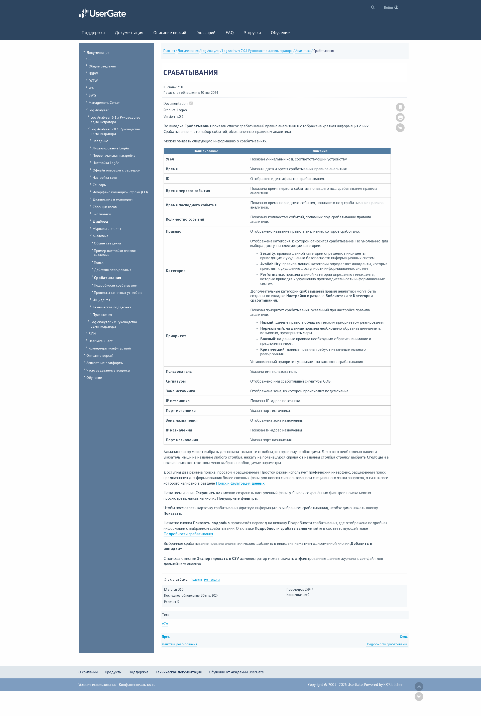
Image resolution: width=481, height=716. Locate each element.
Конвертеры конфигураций (110, 348)
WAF (92, 87)
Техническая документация (179, 672)
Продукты (113, 672)
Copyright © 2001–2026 (328, 684)
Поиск (98, 262)
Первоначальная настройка (114, 155)
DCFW (93, 80)
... (89, 58)
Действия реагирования (112, 269)
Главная (169, 51)
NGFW (93, 73)
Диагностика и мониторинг (113, 199)
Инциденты (101, 299)
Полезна (196, 579)
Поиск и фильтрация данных (240, 483)
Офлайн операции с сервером (117, 170)
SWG (92, 95)
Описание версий (99, 355)
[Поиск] (372, 7)
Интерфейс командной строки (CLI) (120, 192)
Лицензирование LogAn (111, 148)
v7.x (165, 623)
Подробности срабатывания (116, 285)
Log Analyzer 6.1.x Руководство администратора (115, 119)
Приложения (102, 314)
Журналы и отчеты (107, 228)
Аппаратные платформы (105, 362)
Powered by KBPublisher (383, 684)
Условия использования (97, 684)
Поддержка (138, 672)
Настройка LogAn (106, 162)
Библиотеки (102, 214)
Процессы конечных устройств (118, 292)
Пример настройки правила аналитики (115, 252)
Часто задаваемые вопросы (108, 370)
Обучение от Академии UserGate (236, 672)
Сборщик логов (105, 206)
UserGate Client (100, 340)
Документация (97, 52)
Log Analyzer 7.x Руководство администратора (114, 324)
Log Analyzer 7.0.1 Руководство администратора (115, 131)
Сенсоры (99, 184)
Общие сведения (102, 66)
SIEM (92, 333)
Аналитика (100, 235)
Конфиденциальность (137, 684)
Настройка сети (105, 177)
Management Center (104, 102)
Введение (100, 140)
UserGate (355, 684)
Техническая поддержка (112, 307)
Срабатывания (107, 277)
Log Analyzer (99, 110)
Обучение (94, 377)
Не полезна (212, 579)
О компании (88, 672)
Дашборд (100, 221)
